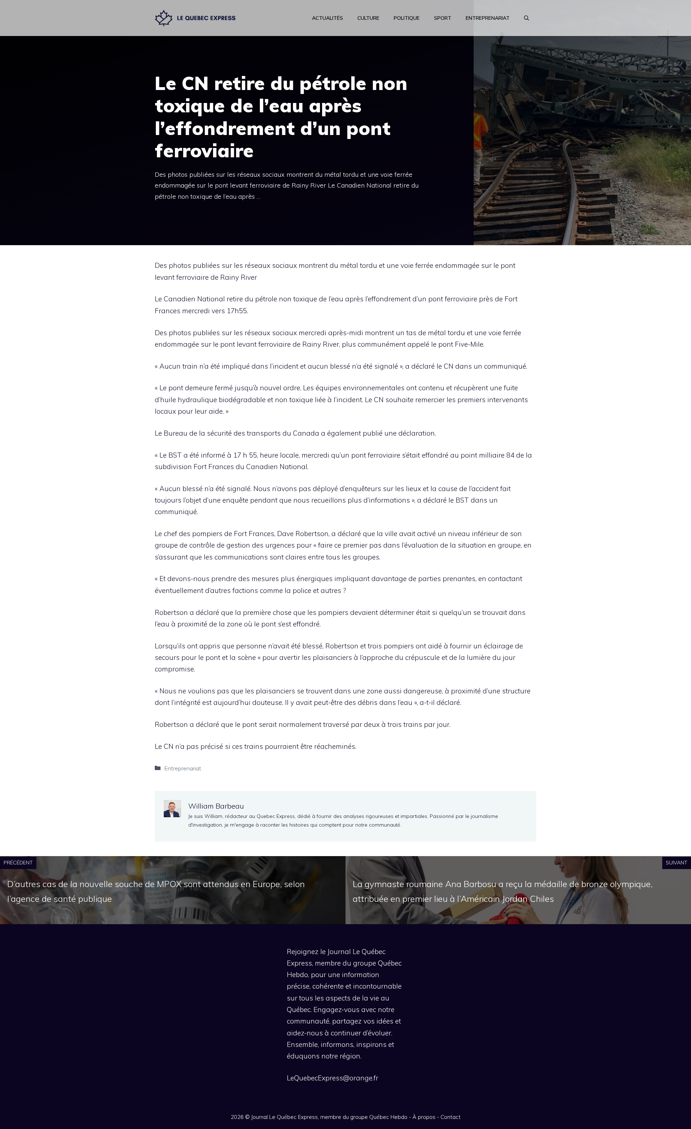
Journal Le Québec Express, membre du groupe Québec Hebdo (329, 1117)
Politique (407, 18)
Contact (451, 1117)
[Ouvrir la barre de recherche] (526, 18)
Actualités (327, 18)
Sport (442, 18)
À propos (423, 1117)
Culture (368, 18)
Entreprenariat (488, 18)
